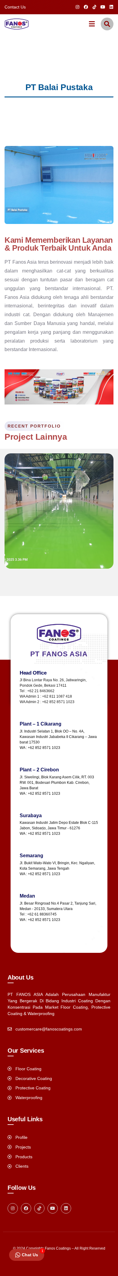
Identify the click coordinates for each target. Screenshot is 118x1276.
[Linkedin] (111, 7)
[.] (92, 24)
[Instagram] (77, 7)
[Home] (17, 24)
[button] (107, 185)
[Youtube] (103, 7)
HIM (17, 568)
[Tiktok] (94, 7)
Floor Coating (29, 555)
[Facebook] (86, 7)
